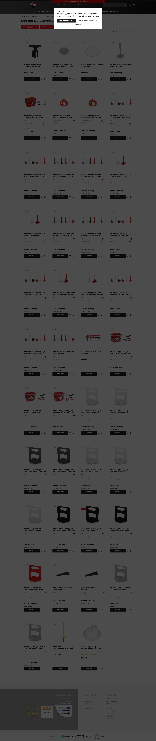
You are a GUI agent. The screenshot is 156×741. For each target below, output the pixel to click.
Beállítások (78, 24)
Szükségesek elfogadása (87, 21)
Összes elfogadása (65, 21)
